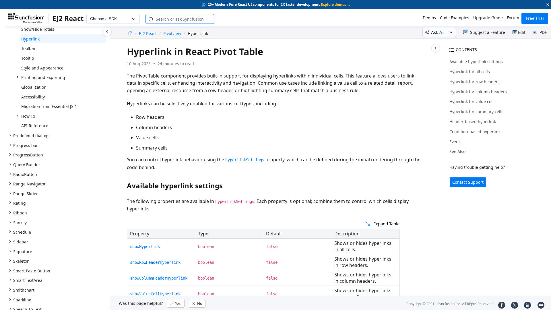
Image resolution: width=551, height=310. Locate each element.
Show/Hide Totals (37, 29)
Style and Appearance (42, 68)
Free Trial (535, 18)
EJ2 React (148, 33)
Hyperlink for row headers (474, 81)
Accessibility (33, 97)
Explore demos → (335, 4)
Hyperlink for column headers (478, 91)
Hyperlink (30, 39)
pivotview (172, 33)
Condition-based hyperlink (474, 131)
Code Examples (454, 17)
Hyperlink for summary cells (476, 111)
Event (454, 141)
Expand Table (386, 223)
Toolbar (28, 48)
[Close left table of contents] (107, 32)
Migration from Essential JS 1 (49, 106)
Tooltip (27, 58)
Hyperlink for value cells (472, 101)
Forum (513, 17)
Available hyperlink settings (476, 61)
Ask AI (437, 32)
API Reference (34, 125)
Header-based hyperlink (472, 121)
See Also (457, 151)
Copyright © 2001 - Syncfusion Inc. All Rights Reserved (449, 303)
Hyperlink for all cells (469, 71)
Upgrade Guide (488, 17)
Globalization (33, 87)
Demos (429, 17)
